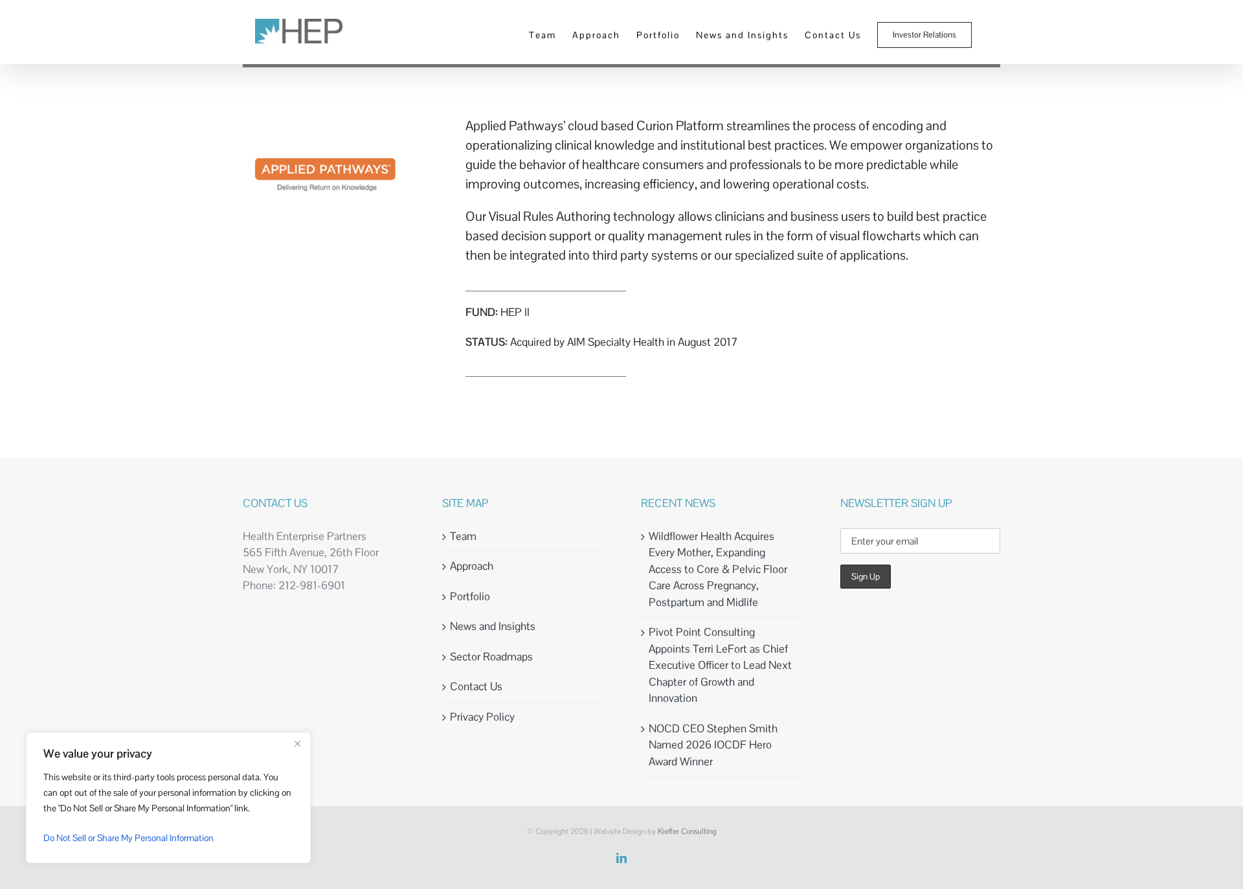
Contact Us (476, 686)
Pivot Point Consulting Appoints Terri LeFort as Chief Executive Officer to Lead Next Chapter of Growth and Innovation (720, 665)
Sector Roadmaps (491, 656)
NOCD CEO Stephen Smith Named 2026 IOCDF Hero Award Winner (713, 745)
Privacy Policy (482, 717)
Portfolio (470, 596)
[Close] (297, 743)
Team (463, 536)
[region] (168, 797)
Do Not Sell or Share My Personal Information (128, 838)
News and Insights (492, 626)
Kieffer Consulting (687, 831)
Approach (471, 566)
